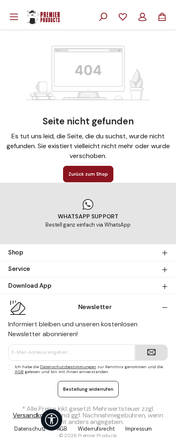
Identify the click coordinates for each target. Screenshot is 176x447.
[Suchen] (103, 17)
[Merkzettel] (123, 17)
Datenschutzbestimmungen (68, 366)
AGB (19, 371)
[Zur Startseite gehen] (43, 16)
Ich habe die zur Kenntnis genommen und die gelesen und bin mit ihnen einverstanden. (89, 369)
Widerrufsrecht (96, 428)
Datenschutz (30, 428)
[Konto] (142, 17)
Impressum (138, 428)
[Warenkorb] (162, 17)
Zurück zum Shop (88, 174)
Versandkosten (35, 415)
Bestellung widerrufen (88, 389)
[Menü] (14, 17)
